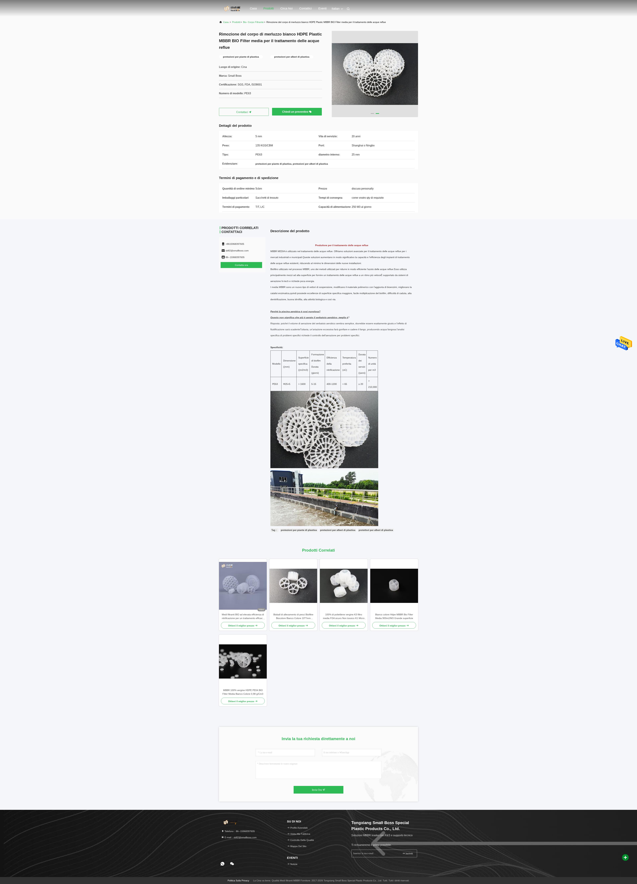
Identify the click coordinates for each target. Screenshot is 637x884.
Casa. (226, 22)
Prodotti (268, 8)
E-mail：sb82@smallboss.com (240, 837)
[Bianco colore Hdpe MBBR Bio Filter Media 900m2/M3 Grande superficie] (394, 586)
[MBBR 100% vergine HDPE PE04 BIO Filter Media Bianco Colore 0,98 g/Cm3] (243, 661)
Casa (253, 8)
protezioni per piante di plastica (299, 530)
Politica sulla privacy (238, 880)
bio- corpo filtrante (253, 22)
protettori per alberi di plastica (376, 530)
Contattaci (242, 112)
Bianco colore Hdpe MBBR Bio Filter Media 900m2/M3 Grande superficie (394, 616)
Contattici (305, 8)
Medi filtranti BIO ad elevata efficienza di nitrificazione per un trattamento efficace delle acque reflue (243, 616)
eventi (322, 8)
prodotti (236, 22)
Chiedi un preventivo (295, 111)
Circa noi (286, 8)
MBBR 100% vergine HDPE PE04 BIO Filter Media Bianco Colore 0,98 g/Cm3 (242, 692)
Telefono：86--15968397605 (239, 831)
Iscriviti (409, 853)
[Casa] (232, 8)
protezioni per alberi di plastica (337, 530)
